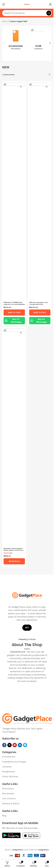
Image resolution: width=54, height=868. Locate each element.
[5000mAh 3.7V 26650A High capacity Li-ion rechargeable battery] (14, 191)
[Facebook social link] (4, 745)
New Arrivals (8, 793)
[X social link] (9, 745)
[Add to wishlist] (20, 86)
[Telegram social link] (25, 745)
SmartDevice (8, 756)
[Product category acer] (38, 39)
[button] (4, 43)
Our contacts (9, 798)
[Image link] (27, 718)
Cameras (7, 766)
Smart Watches (10, 776)
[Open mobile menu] (3, 4)
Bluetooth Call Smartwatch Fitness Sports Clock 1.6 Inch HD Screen (13, 550)
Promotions (8, 788)
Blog (4, 815)
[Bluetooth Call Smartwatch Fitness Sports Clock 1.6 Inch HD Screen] (14, 437)
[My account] (50, 4)
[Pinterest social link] (15, 745)
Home (4, 21)
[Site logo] (27, 4)
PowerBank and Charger (14, 761)
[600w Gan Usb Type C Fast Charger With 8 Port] (40, 191)
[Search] (48, 13)
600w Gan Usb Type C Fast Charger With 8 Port (38, 303)
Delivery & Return (10, 803)
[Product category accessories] (15, 39)
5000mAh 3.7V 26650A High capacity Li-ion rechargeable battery (14, 304)
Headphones (8, 771)
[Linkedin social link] (20, 745)
